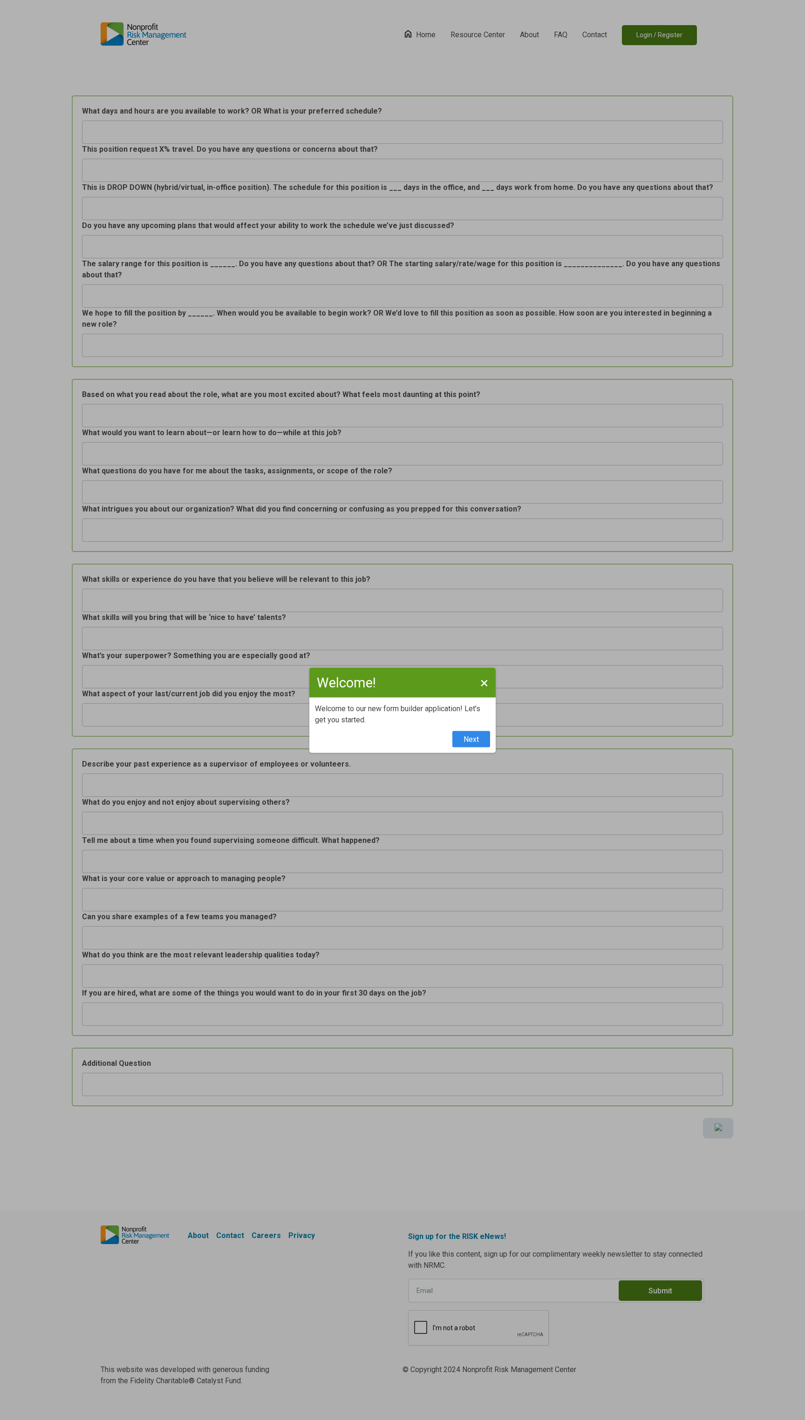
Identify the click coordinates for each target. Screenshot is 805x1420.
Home (426, 34)
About (529, 34)
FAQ (560, 34)
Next (471, 738)
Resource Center (477, 34)
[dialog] (402, 710)
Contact (594, 34)
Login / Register (659, 35)
